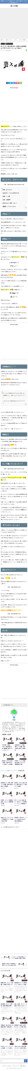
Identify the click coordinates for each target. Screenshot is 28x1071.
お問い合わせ (23, 1065)
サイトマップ (16, 1065)
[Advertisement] (14, 24)
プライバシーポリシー (7, 1065)
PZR (14, 720)
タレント (2, 43)
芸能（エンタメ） (9, 43)
